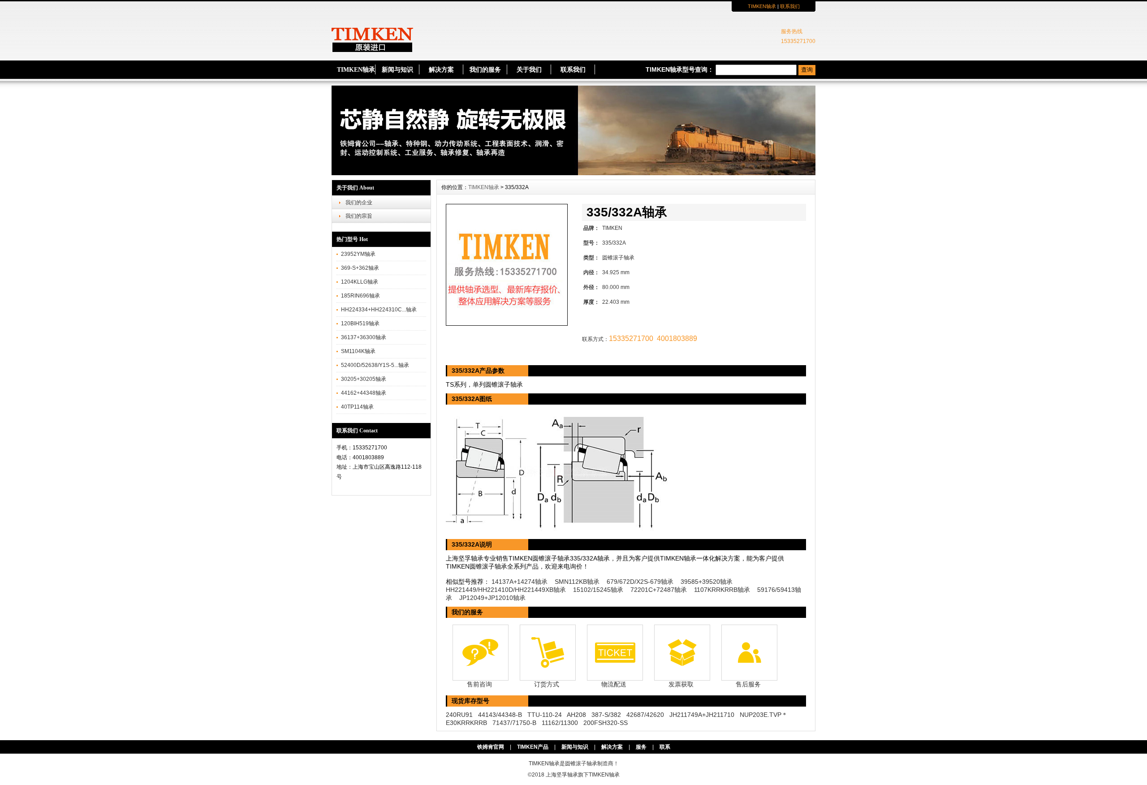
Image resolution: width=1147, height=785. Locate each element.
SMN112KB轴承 (577, 581)
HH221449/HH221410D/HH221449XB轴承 (506, 589)
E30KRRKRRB (466, 722)
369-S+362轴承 (360, 268)
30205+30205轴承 (363, 379)
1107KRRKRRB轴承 (722, 589)
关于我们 (529, 69)
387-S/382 (606, 714)
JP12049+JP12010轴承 (492, 597)
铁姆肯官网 (490, 747)
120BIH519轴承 (360, 323)
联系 (665, 747)
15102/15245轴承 (598, 589)
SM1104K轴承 (358, 351)
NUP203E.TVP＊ (764, 714)
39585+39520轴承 (707, 581)
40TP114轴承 (357, 407)
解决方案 (441, 69)
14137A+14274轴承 (520, 581)
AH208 (576, 714)
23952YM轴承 (358, 254)
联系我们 (790, 6)
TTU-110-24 (544, 714)
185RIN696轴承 (360, 296)
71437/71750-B (514, 722)
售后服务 (748, 684)
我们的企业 (358, 202)
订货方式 (546, 684)
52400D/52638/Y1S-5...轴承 (375, 365)
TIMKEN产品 (532, 747)
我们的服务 (485, 69)
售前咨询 (479, 684)
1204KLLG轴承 (359, 282)
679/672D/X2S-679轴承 (640, 581)
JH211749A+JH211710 (701, 714)
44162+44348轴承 (363, 393)
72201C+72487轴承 (658, 589)
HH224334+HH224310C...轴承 (379, 309)
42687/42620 (645, 714)
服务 (641, 747)
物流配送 (613, 684)
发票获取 (681, 684)
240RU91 (459, 714)
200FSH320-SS (605, 722)
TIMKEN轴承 (762, 6)
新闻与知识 (397, 69)
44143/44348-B (500, 714)
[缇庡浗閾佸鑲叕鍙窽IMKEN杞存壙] (573, 173)
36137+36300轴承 (363, 337)
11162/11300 (560, 722)
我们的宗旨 (358, 216)
